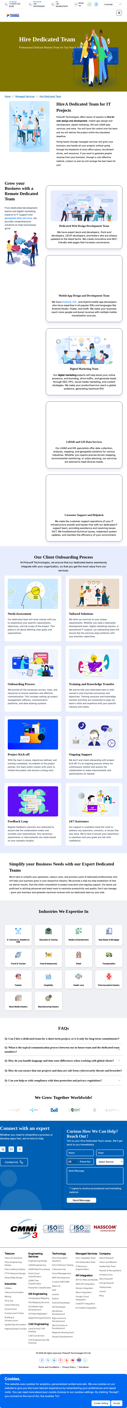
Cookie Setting (101, 1403)
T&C (57, 1396)
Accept (116, 1403)
